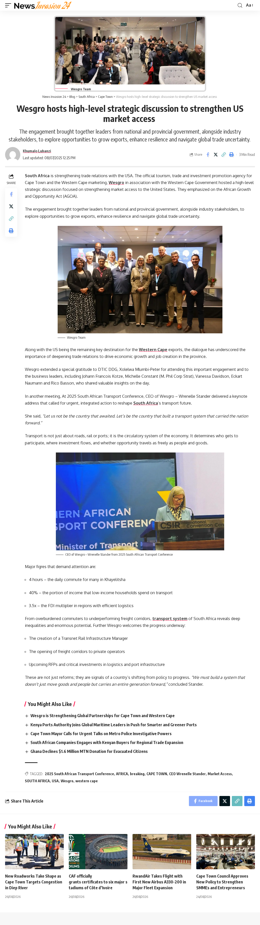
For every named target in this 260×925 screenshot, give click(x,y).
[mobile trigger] (9, 5)
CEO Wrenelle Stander (187, 774)
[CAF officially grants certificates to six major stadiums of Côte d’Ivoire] (98, 851)
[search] (239, 5)
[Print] (231, 155)
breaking (137, 774)
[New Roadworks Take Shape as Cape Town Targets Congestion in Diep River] (34, 851)
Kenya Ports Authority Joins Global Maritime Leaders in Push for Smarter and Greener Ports (114, 724)
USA (55, 781)
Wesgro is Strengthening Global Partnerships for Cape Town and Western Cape (102, 715)
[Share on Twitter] (215, 155)
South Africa (145, 403)
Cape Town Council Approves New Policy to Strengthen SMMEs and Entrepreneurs (222, 882)
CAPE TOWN (157, 774)
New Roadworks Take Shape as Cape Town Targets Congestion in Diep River (33, 882)
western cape (86, 781)
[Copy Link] (223, 155)
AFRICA (122, 774)
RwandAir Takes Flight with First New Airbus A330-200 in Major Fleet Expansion (159, 882)
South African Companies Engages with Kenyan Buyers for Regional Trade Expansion (107, 742)
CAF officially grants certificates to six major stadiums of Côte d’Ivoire (98, 882)
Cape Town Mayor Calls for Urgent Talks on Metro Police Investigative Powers (101, 733)
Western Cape (153, 349)
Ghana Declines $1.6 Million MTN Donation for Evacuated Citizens (89, 751)
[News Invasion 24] (43, 5)
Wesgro (116, 182)
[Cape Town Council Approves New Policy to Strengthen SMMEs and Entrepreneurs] (225, 851)
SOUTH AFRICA (37, 781)
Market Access (220, 774)
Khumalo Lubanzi (37, 151)
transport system (169, 618)
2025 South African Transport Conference (79, 774)
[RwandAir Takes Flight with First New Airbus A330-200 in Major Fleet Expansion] (162, 851)
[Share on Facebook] (207, 155)
